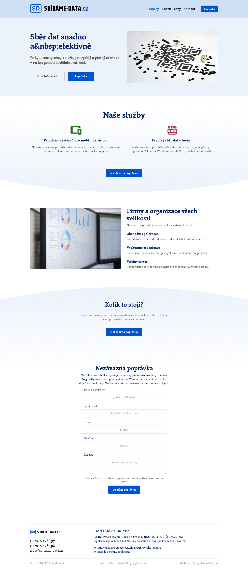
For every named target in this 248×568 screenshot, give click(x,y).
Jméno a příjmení (94, 389)
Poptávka (209, 8)
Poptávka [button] (81, 76)
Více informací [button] (47, 76)
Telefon (88, 438)
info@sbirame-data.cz (46, 550)
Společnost (90, 406)
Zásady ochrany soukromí (113, 551)
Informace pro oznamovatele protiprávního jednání (129, 547)
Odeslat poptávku (124, 489)
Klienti (166, 9)
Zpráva (88, 454)
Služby (154, 9)
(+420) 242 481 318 (42, 545)
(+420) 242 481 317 (42, 540)
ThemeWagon (209, 563)
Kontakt (189, 9)
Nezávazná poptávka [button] (124, 173)
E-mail (88, 422)
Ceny (177, 9)
